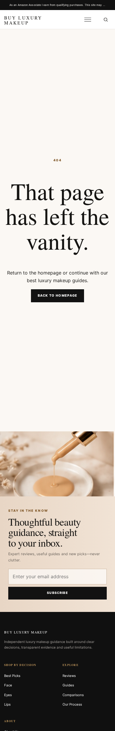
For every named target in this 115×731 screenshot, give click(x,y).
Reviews (69, 676)
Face (8, 685)
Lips (7, 704)
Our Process (72, 704)
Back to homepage (58, 295)
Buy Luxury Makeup (25, 632)
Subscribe (57, 593)
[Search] (105, 19)
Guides (68, 685)
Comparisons (73, 695)
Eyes (8, 695)
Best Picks (12, 676)
